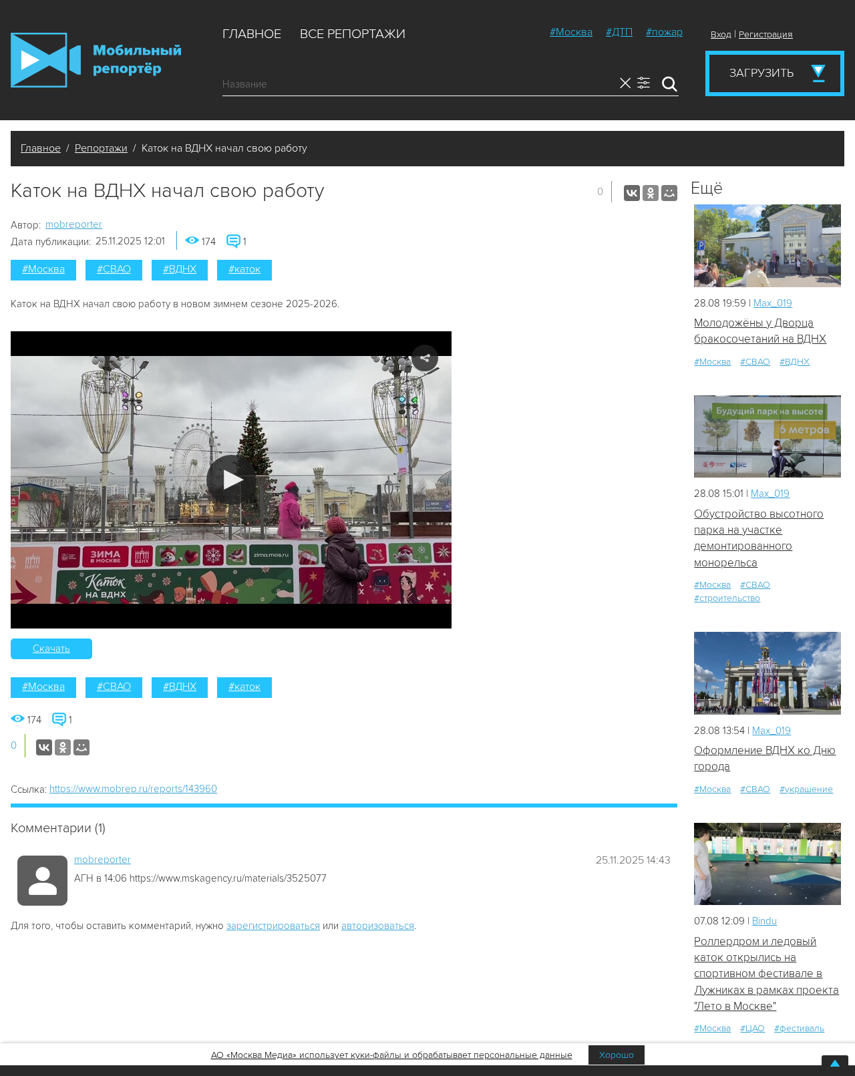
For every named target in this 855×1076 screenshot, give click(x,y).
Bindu (764, 921)
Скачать (51, 649)
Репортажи (101, 148)
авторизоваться (377, 926)
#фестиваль (799, 1028)
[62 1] (767, 864)
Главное (251, 34)
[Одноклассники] (651, 193)
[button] (231, 480)
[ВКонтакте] (632, 193)
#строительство (727, 598)
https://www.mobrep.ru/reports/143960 (133, 789)
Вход (721, 34)
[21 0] (767, 245)
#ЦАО (752, 1028)
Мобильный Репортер (96, 60)
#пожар (664, 32)
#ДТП (619, 32)
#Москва (571, 32)
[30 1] (767, 673)
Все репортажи (352, 34)
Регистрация (766, 34)
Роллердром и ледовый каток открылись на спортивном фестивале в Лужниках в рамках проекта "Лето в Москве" (766, 973)
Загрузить (761, 72)
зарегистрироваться (273, 926)
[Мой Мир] (669, 193)
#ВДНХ (179, 269)
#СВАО (114, 269)
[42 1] (767, 436)
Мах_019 (772, 303)
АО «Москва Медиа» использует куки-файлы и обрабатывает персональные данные (391, 1055)
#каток (244, 269)
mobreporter (73, 224)
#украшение (806, 789)
